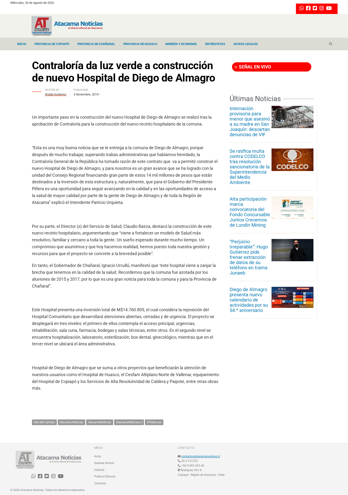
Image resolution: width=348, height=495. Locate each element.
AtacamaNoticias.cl (129, 422)
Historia (99, 470)
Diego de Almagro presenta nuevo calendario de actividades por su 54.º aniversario (249, 300)
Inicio (21, 44)
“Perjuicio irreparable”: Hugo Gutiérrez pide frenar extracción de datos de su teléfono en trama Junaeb (249, 257)
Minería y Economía (181, 44)
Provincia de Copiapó (52, 44)
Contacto (100, 483)
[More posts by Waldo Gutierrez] (36, 90)
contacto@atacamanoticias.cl (200, 456)
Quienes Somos (104, 463)
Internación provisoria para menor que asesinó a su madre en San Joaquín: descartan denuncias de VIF (250, 121)
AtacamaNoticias (99, 422)
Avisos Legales (245, 44)
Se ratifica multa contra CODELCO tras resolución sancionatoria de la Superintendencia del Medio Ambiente (250, 166)
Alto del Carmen (44, 422)
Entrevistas (215, 44)
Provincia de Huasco (140, 44)
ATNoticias (154, 422)
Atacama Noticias (71, 422)
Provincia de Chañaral (96, 44)
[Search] (330, 44)
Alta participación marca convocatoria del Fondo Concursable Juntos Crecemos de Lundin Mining (250, 212)
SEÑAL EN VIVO (254, 67)
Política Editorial (104, 476)
